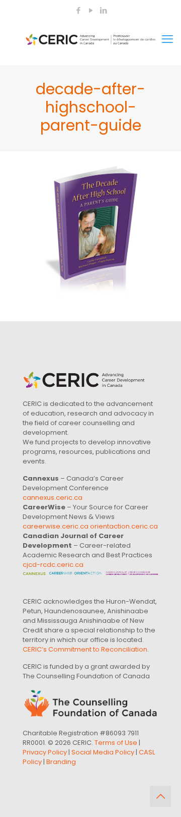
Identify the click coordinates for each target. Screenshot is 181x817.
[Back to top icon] (160, 796)
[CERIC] (90, 39)
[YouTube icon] (91, 10)
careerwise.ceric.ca (55, 526)
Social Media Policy (102, 752)
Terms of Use (116, 742)
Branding (61, 762)
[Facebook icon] (78, 10)
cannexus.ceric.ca (52, 497)
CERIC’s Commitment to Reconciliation (85, 649)
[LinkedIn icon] (103, 10)
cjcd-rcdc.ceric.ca (53, 564)
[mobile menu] (167, 39)
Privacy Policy (45, 752)
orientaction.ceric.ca (124, 526)
